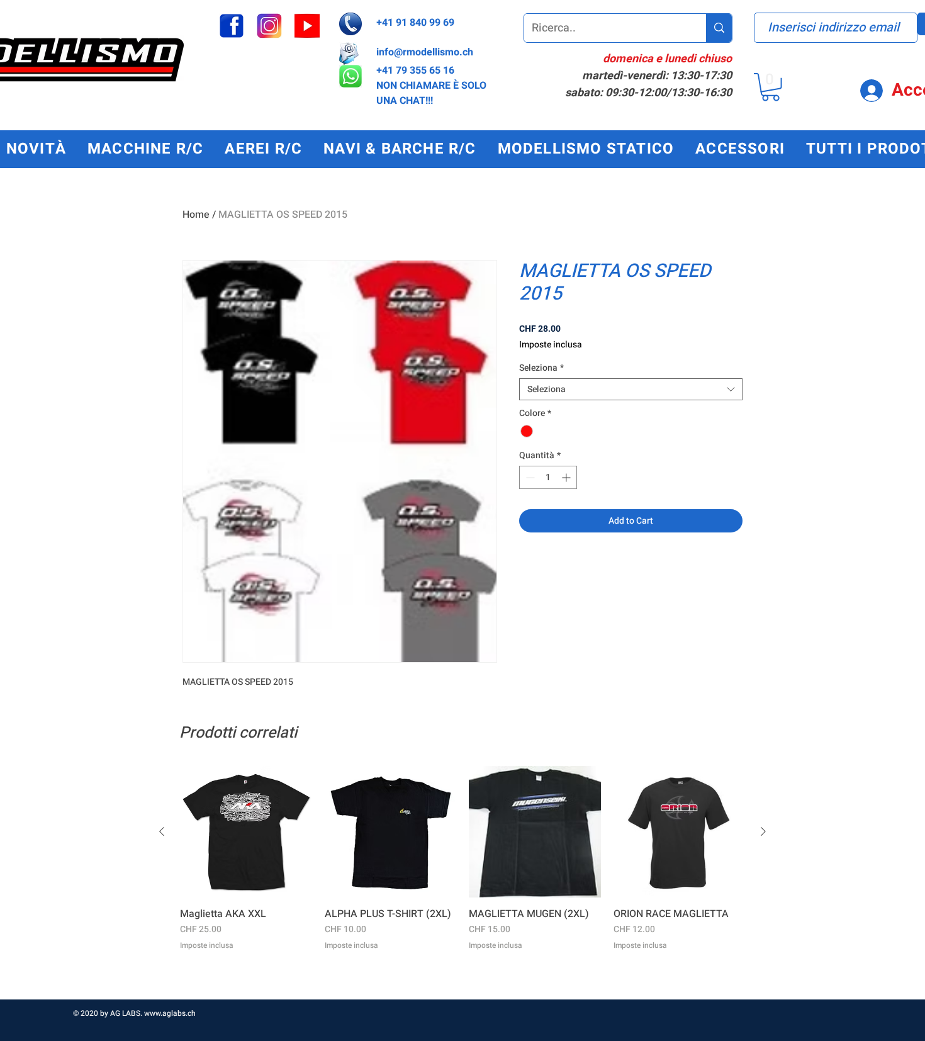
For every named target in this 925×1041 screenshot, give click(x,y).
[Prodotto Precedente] (161, 831)
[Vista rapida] (246, 832)
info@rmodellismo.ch (424, 52)
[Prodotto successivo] (763, 831)
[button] (770, 87)
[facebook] (231, 25)
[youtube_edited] (307, 25)
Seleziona (541, 368)
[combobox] (631, 389)
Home (196, 214)
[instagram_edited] (269, 25)
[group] (462, 877)
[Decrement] (529, 477)
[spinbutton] (548, 477)
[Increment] (567, 477)
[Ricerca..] (719, 28)
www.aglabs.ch (170, 1013)
